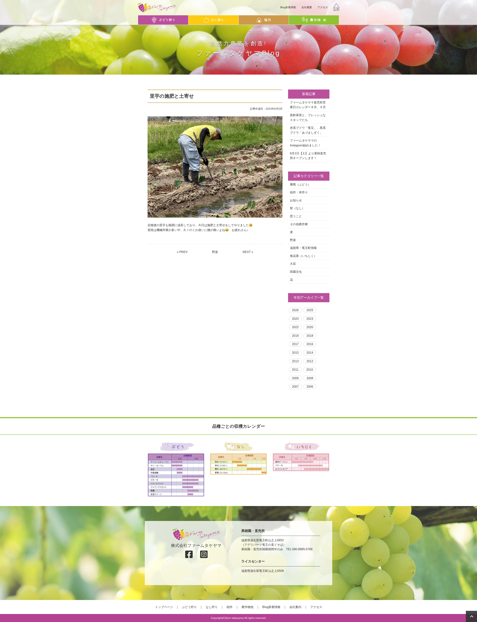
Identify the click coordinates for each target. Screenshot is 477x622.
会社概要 (306, 7)
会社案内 (295, 607)
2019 (295, 335)
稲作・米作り (299, 192)
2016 (310, 344)
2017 (295, 344)
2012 (310, 361)
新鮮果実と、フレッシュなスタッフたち (308, 118)
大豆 (293, 263)
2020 (310, 327)
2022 (295, 327)
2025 (310, 310)
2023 (310, 318)
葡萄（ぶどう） (300, 184)
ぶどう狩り (189, 607)
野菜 (215, 252)
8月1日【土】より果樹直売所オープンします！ (308, 156)
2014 (310, 352)
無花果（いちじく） (303, 255)
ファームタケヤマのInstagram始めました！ (305, 143)
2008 (310, 378)
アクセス (323, 7)
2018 (310, 335)
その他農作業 (299, 224)
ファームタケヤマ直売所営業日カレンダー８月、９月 (308, 105)
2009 (295, 378)
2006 (310, 386)
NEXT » (248, 252)
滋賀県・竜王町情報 (303, 247)
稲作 (230, 607)
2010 (309, 369)
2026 (295, 310)
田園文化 (296, 271)
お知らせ (296, 200)
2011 (295, 369)
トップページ (164, 607)
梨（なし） (297, 208)
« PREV (182, 252)
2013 (295, 361)
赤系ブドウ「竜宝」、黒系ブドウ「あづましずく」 (308, 130)
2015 (295, 352)
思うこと (296, 216)
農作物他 (247, 607)
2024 (295, 318)
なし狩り (212, 607)
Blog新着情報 (288, 7)
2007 (295, 386)
